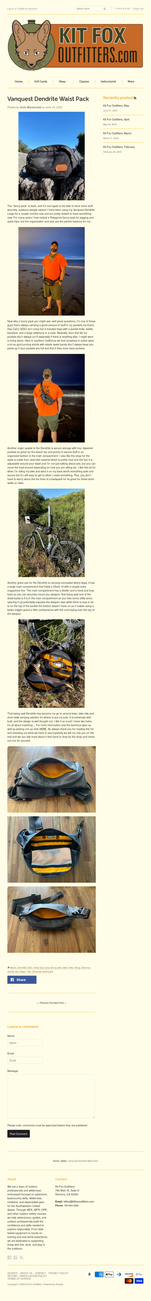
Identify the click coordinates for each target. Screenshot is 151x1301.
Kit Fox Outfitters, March (117, 133)
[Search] (105, 8)
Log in (10, 8)
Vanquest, (37, 971)
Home (18, 81)
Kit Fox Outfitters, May (116, 105)
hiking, (77, 967)
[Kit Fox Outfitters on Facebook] (9, 1257)
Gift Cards (40, 81)
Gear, (66, 967)
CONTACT (40, 1273)
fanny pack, (57, 967)
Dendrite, (22, 967)
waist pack (48, 971)
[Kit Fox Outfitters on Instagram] (15, 1257)
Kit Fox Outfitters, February (119, 147)
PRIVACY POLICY (58, 1273)
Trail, (29, 971)
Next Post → (60, 1002)
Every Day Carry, (42, 967)
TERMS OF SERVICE (19, 1278)
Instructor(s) (108, 81)
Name (10, 1036)
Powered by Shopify (53, 1284)
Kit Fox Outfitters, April (116, 119)
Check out (138, 8)
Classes (84, 81)
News (63, 1160)
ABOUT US (26, 1273)
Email (10, 1053)
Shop (62, 81)
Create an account (27, 8)
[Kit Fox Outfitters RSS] (22, 1257)
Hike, (71, 967)
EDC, (30, 967)
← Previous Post (45, 1002)
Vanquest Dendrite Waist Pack (48, 99)
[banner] (75, 45)
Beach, (14, 967)
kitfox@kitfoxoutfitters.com (79, 1201)
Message (12, 1071)
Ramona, (86, 967)
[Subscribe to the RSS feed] (135, 98)
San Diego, (21, 971)
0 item (123, 8)
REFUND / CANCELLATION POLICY (27, 1276)
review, (11, 971)
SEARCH (12, 1273)
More (131, 81)
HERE (42, 729)
